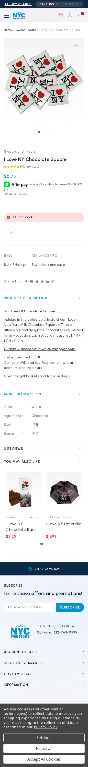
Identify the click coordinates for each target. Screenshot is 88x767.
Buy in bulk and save (48, 265)
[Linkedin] (47, 281)
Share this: (13, 281)
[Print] (36, 281)
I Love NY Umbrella (64, 524)
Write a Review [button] (16, 194)
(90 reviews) (29, 167)
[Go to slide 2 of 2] (46, 544)
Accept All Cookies (44, 759)
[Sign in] (70, 14)
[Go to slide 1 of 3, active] (39, 132)
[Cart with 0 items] (78, 14)
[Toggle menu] (6, 16)
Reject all (44, 748)
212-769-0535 (65, 632)
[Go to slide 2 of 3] (44, 132)
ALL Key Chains (18, 4)
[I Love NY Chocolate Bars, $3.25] (24, 492)
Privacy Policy (45, 727)
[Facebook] (26, 281)
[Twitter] (42, 281)
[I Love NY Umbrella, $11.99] (64, 492)
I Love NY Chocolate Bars (21, 527)
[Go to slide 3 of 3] (49, 132)
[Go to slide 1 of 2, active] (41, 544)
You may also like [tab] (22, 462)
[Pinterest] (53, 281)
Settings (44, 737)
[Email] (31, 281)
